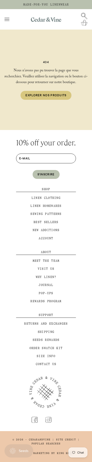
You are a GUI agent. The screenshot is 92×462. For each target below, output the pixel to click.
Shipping (46, 332)
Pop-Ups (46, 293)
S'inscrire (46, 174)
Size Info (46, 356)
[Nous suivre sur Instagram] (48, 419)
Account (46, 238)
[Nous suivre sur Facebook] (34, 419)
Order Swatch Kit (46, 348)
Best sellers (46, 222)
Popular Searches (46, 443)
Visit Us (46, 268)
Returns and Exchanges (46, 323)
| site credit (64, 439)
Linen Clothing (46, 198)
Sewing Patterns (46, 214)
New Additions (46, 230)
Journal (46, 285)
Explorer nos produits (45, 95)
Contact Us (46, 364)
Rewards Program (46, 301)
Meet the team (46, 260)
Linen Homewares (46, 206)
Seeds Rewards (46, 340)
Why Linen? (46, 277)
